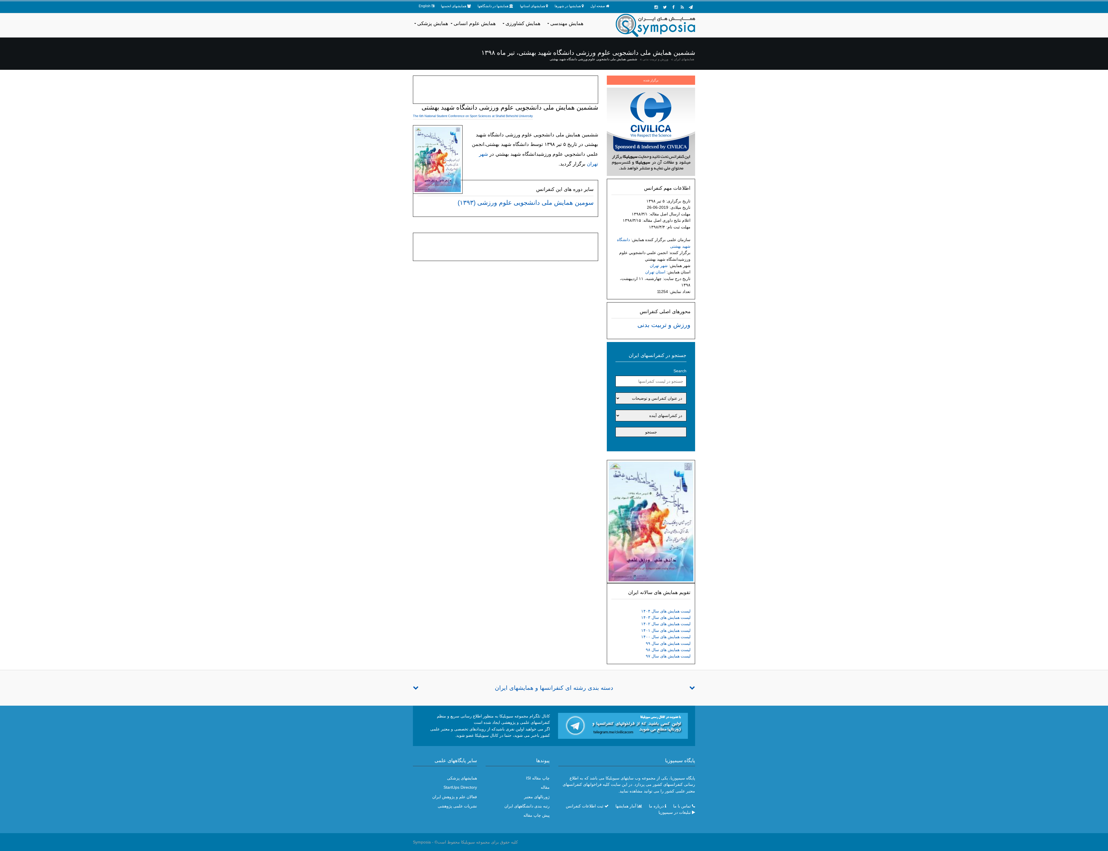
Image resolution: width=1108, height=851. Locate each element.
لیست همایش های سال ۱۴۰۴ (665, 611)
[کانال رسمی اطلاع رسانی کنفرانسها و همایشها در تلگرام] (623, 725)
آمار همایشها (625, 806)
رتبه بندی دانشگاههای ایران (527, 806)
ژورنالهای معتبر (537, 796)
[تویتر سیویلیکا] (664, 7)
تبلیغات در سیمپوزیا (674, 812)
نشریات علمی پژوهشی (457, 806)
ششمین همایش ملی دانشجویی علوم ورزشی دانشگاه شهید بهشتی (593, 59)
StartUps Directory (460, 787)
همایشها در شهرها (568, 6)
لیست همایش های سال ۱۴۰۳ (665, 617)
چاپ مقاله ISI (538, 778)
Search (679, 371)
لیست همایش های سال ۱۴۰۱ (665, 630)
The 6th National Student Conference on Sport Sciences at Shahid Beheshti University (473, 116)
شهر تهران (659, 265)
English (425, 6)
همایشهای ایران (684, 59)
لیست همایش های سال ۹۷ (668, 656)
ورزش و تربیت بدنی (655, 59)
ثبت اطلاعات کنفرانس (584, 806)
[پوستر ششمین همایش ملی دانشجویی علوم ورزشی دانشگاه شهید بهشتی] (651, 521)
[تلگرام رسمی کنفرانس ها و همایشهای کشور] (690, 7)
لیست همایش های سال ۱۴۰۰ (665, 636)
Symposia (422, 842)
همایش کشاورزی (523, 23)
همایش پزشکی (432, 23)
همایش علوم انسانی (475, 23)
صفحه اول (597, 6)
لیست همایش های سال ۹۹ (668, 643)
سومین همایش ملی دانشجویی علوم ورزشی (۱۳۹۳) (526, 202)
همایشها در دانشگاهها (493, 6)
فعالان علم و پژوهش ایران (454, 796)
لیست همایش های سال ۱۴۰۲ (665, 623)
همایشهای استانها (532, 6)
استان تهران (655, 272)
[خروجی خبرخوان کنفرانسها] (682, 7)
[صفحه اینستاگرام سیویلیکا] (656, 7)
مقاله (545, 787)
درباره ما (656, 806)
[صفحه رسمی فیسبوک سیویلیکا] (673, 7)
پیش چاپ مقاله (536, 815)
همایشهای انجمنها (453, 6)
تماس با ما (682, 806)
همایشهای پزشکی (462, 778)
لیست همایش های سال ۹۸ (668, 649)
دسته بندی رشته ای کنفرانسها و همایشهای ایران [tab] (554, 688)
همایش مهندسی (566, 23)
